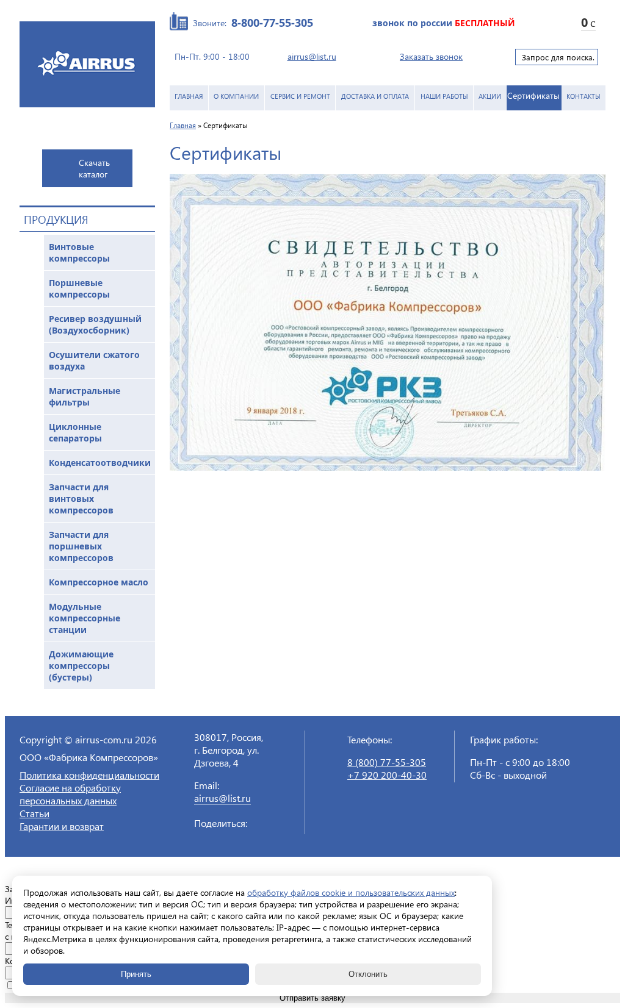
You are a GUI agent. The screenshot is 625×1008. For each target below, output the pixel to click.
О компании (236, 96)
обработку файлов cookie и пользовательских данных (351, 892)
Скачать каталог (94, 168)
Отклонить (368, 974)
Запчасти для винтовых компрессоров (81, 498)
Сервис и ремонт (300, 96)
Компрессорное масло (98, 582)
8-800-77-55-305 (272, 22)
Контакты (583, 96)
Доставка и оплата (375, 96)
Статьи (34, 813)
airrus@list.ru (311, 56)
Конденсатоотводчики (100, 462)
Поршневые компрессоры (79, 288)
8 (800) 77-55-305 (386, 762)
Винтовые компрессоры (79, 252)
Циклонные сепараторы (75, 432)
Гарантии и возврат (62, 826)
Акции (490, 96)
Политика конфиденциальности (89, 774)
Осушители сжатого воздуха (94, 360)
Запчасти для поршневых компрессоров (81, 546)
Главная (189, 96)
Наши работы (444, 96)
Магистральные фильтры (84, 396)
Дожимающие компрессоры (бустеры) (81, 665)
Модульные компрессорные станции (84, 618)
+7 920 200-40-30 (387, 774)
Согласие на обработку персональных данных (70, 794)
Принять (136, 974)
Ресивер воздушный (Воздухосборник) (95, 324)
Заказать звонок (431, 56)
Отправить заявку (312, 998)
